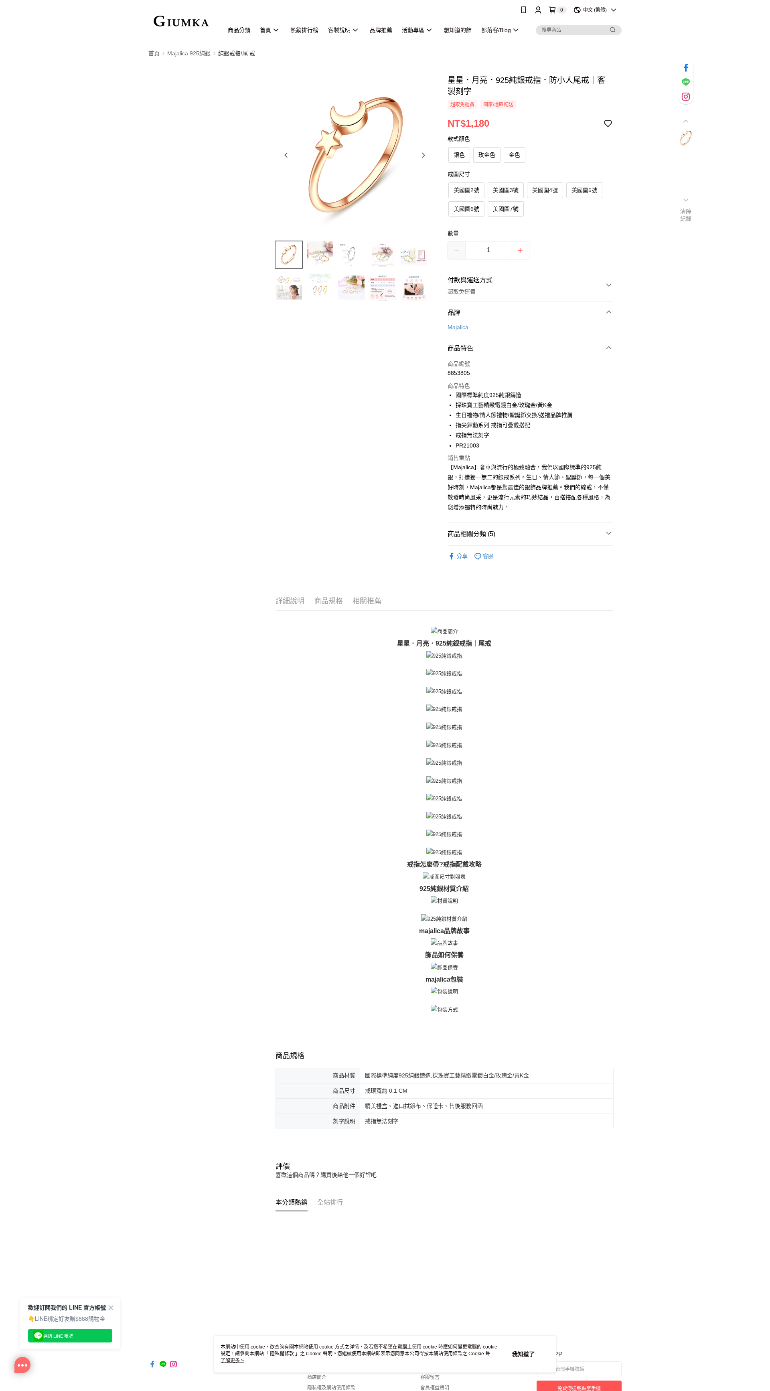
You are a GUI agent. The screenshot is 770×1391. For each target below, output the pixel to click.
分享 (462, 556)
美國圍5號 (584, 190)
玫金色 (486, 155)
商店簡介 (316, 1377)
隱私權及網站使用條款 (331, 1388)
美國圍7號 (506, 209)
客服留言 (430, 1377)
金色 (514, 155)
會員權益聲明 (434, 1388)
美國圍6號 (466, 209)
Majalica (458, 327)
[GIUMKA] (181, 21)
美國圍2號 (466, 190)
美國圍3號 (506, 190)
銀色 (459, 155)
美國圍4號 (545, 190)
